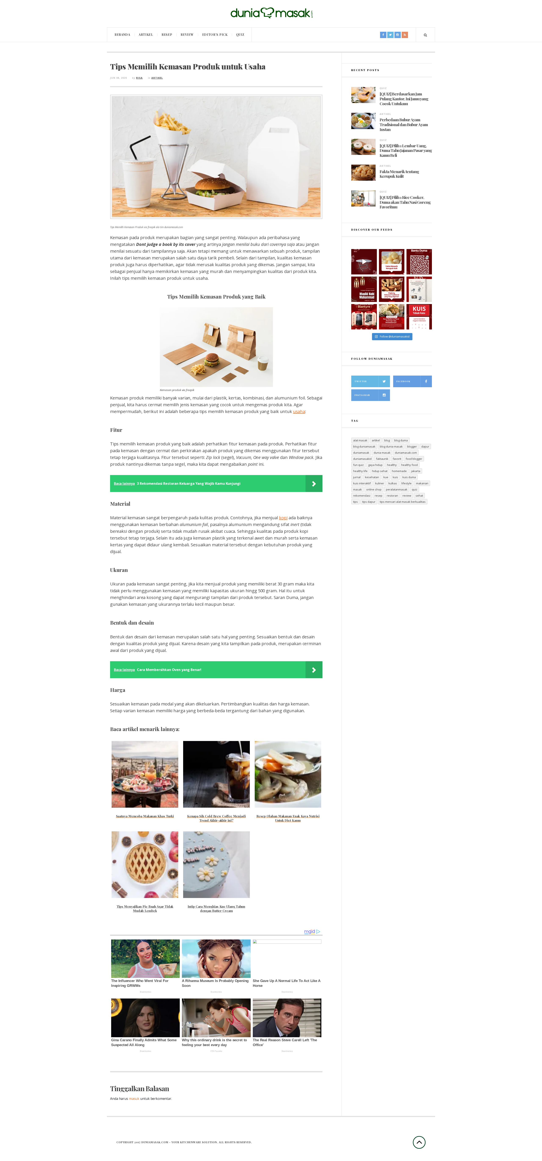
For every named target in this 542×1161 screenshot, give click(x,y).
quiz (414, 489)
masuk (134, 1098)
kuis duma (409, 477)
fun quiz (358, 465)
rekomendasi (361, 495)
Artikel (146, 35)
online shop (374, 489)
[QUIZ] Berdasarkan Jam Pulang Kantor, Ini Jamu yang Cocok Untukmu (404, 98)
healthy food (409, 465)
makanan (422, 483)
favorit (397, 459)
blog (387, 440)
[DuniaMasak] (271, 13)
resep (378, 495)
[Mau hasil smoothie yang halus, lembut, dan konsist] (364, 316)
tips (355, 502)
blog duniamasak (364, 446)
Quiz (240, 35)
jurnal (357, 477)
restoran (392, 495)
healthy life (360, 471)
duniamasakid (362, 459)
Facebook (403, 381)
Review (187, 35)
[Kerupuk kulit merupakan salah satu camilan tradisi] (391, 261)
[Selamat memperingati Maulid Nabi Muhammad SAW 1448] (364, 289)
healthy (392, 465)
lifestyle (406, 483)
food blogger (414, 459)
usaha (299, 411)
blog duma (401, 440)
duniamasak (361, 452)
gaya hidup (375, 465)
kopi (283, 518)
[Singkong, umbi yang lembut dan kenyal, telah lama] (391, 289)
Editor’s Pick (215, 35)
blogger (412, 446)
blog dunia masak (391, 446)
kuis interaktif (362, 483)
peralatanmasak (396, 489)
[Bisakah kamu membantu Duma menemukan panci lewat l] (419, 261)
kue (385, 477)
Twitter (360, 381)
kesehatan (372, 477)
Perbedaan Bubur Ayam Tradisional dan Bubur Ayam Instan (404, 124)
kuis (395, 477)
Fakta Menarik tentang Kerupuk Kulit (399, 174)
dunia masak (382, 452)
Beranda (122, 35)
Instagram (362, 395)
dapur (425, 446)
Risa (139, 77)
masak (357, 489)
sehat (419, 495)
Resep (167, 35)
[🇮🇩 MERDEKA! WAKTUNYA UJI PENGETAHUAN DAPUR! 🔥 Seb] (419, 289)
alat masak (360, 440)
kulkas (393, 483)
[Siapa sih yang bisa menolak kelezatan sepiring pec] (391, 316)
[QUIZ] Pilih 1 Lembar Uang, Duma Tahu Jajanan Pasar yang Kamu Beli (406, 150)
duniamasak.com (406, 452)
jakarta (415, 471)
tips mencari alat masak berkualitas (403, 502)
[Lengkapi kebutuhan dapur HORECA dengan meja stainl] (364, 261)
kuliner (379, 483)
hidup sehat (379, 471)
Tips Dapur (368, 502)
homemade (399, 471)
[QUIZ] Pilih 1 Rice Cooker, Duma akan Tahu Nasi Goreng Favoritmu (405, 202)
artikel (376, 440)
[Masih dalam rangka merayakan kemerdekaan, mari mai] (419, 316)
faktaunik (382, 459)
